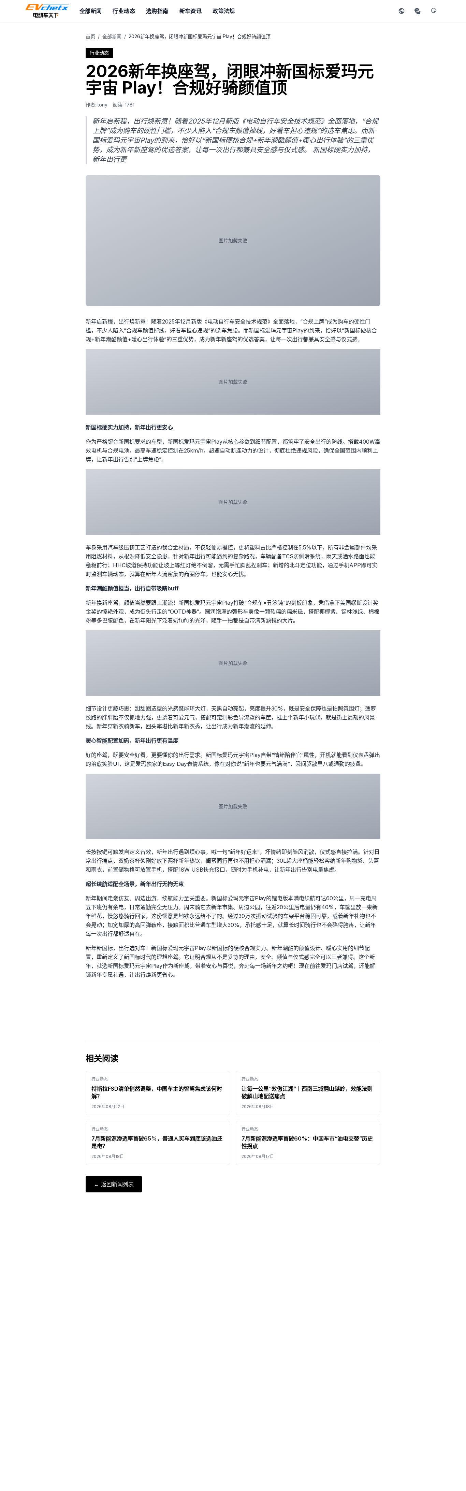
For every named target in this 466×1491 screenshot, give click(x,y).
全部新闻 (90, 11)
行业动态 (124, 11)
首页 (90, 36)
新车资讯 (190, 11)
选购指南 (157, 11)
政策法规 (224, 11)
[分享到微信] (418, 11)
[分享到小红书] (401, 11)
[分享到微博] (434, 11)
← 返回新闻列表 (114, 1184)
